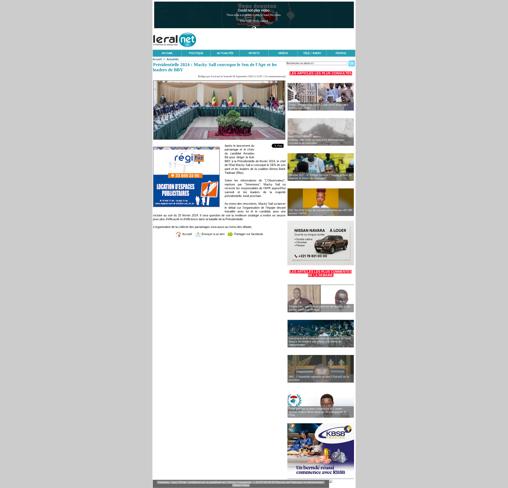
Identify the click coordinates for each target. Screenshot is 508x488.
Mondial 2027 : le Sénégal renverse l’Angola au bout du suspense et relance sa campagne (320, 177)
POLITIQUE (196, 53)
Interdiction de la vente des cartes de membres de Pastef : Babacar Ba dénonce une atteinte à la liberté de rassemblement (321, 341)
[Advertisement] (283, 39)
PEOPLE (341, 53)
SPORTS (254, 53)
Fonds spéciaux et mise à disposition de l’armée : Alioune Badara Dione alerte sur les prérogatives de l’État (317, 412)
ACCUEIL (167, 53)
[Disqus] (219, 292)
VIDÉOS (283, 53)
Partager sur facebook (248, 234)
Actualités (172, 59)
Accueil (157, 59)
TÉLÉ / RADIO (312, 53)
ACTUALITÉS (225, 53)
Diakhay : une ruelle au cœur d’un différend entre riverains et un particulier (316, 141)
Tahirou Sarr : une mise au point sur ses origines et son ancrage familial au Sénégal (319, 308)
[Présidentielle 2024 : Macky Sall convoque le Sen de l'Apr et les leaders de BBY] (219, 81)
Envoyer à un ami (212, 234)
